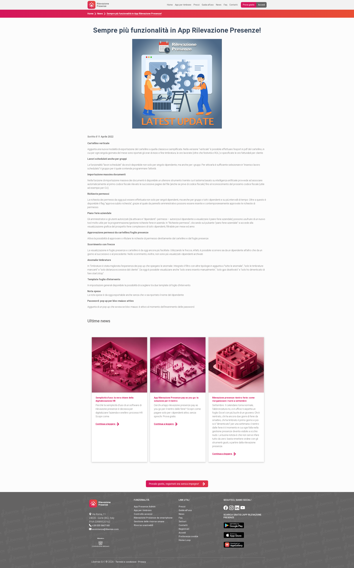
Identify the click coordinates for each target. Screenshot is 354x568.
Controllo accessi (143, 514)
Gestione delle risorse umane (149, 521)
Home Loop (185, 540)
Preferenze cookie (188, 536)
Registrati (184, 529)
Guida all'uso (208, 4)
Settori (182, 521)
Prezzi (196, 4)
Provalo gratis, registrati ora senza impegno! (174, 483)
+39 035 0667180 (101, 525)
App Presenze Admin (144, 506)
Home (170, 4)
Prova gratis (248, 4)
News (218, 4)
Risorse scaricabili (143, 525)
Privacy (142, 562)
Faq (225, 4)
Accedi (261, 4)
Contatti (233, 4)
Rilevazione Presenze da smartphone (153, 517)
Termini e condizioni (125, 562)
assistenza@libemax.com (105, 529)
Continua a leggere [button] (106, 424)
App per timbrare (183, 4)
